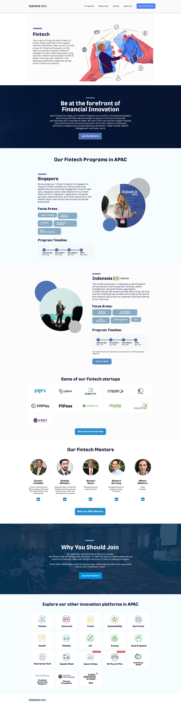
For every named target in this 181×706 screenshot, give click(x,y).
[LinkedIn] (38, 499)
